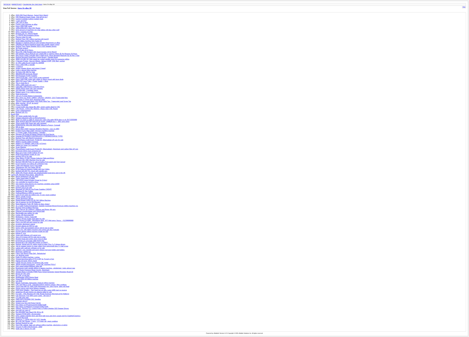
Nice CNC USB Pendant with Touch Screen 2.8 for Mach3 (36, 52)
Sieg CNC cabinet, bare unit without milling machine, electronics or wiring (41, 325)
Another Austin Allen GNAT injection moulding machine (35, 131)
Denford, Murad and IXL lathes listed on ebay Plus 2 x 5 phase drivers (40, 244)
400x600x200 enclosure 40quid (26, 74)
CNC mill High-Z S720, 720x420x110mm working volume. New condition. (41, 285)
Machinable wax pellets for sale (27, 213)
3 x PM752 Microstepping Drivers (27, 35)
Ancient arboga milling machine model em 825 (32, 231)
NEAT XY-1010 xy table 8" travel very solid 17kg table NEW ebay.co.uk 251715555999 (46, 120)
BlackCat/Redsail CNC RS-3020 (27, 176)
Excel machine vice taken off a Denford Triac (32, 164)
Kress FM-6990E (22, 105)
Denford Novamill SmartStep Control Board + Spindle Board (37, 57)
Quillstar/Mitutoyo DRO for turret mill (28, 193)
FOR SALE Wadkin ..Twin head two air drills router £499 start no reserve (41, 290)
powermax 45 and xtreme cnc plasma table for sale (34, 292)
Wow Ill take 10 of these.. (25, 50)
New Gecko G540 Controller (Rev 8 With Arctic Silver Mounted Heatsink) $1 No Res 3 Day (48, 55)
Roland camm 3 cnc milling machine (28, 92)
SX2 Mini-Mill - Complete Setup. (27, 90)
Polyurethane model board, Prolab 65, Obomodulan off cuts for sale (39, 140)
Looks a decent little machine (26, 70)
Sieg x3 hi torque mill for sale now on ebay (31, 237)
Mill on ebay (20, 127)
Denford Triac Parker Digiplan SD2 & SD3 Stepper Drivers (36, 46)
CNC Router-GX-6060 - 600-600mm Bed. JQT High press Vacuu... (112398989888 (44, 220)
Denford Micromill (22, 318)
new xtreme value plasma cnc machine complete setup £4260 (37, 184)
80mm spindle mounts (23, 197)
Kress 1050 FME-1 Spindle (25, 65)
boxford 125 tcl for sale (24, 156)
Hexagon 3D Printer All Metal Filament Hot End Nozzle (35, 134)
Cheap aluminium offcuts (24, 198)
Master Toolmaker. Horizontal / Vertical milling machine (35, 283)
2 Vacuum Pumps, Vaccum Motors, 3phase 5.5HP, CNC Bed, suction (40, 61)
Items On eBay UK (25, 8)
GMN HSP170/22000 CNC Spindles (28, 299)
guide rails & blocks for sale (25, 329)
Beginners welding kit (23, 252)
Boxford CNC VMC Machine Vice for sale (30, 160)
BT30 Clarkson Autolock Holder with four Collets (33, 169)
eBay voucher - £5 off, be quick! (27, 103)
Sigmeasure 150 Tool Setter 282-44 (28, 167)
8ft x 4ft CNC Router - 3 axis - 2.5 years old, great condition (37, 321)
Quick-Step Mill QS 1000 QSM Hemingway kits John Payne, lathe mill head (42, 286)
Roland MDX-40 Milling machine (27, 279)
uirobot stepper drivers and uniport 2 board (30, 68)
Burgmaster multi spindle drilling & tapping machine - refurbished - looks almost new (45, 268)
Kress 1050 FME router (24, 26)
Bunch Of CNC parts (23, 274)
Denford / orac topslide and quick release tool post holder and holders (40, 250)
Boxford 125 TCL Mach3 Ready (27, 33)
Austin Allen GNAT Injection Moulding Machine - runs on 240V (37, 129)
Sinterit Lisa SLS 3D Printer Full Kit (28, 303)
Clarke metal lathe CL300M (25, 178)
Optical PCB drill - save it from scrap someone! (32, 77)
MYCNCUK (7, 4)
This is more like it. (22, 83)
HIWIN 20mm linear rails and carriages (29, 88)
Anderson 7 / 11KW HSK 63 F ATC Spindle (31, 319)
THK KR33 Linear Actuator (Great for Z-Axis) (31, 180)
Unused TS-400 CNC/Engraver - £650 (29, 327)
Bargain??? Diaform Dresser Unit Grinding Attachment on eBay (38, 43)
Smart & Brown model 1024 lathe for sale (30, 219)
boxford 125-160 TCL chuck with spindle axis (31, 171)
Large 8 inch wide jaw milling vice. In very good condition (36, 195)
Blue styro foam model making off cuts (29, 153)
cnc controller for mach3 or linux (27, 182)
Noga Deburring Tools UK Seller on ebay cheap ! (33, 204)
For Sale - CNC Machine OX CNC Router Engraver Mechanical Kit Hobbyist (42, 294)
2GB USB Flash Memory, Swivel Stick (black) (32, 15)
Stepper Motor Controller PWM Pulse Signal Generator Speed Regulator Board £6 (44, 272)
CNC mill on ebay (22, 22)
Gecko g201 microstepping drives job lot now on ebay (34, 228)
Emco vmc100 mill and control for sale (29, 222)
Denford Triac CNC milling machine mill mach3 (32, 39)
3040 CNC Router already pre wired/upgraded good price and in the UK (40, 173)
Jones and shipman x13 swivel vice (28, 235)
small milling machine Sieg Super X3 (29, 41)
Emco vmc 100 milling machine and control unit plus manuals (37, 230)
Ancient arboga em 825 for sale (27, 226)
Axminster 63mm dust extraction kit (28, 151)
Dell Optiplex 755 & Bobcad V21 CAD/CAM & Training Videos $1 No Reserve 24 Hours (46, 54)
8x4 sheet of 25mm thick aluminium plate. (30, 99)
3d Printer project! (22, 48)
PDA (464, 7)
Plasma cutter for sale (23, 37)
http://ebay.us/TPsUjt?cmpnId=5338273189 (31, 305)
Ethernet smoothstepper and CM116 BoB (30, 211)
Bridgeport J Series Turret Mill (26, 217)
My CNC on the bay (23, 275)
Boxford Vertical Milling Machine (27, 208)
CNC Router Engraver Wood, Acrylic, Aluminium (32, 270)
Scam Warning (21, 147)
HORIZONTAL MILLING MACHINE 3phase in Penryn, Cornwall (38, 125)
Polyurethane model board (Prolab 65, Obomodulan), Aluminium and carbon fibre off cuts (47, 149)
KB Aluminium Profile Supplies (26, 76)
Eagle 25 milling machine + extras (28, 257)
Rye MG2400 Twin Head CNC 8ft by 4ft (29, 312)
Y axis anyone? (21, 21)
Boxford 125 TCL (22, 112)
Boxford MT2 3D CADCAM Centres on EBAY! (32, 242)
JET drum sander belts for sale (26, 116)
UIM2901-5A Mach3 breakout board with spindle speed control (37, 44)
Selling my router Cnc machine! (27, 145)
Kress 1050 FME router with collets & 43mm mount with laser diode (39, 79)
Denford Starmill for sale (24, 323)
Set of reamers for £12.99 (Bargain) (28, 202)
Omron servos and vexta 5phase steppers (30, 288)
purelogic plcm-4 (21, 301)
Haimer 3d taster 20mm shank (26, 261)
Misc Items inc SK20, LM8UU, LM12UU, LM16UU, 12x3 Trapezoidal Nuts (42, 98)
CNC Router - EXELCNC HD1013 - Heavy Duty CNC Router (37, 109)
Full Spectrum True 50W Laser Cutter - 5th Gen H (33, 296)
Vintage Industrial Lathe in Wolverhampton (31, 118)
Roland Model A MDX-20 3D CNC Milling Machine (33, 200)
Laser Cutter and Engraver (25, 186)
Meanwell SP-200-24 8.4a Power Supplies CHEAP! (34, 189)
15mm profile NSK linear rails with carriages (31, 123)
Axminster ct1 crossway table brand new (30, 241)
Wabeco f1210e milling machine (27, 142)
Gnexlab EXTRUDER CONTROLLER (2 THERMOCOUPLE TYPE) (39, 136)
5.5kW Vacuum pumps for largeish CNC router (32, 263)
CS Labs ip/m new (22, 297)
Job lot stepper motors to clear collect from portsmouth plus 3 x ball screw (42, 246)
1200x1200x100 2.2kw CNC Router (28, 28)
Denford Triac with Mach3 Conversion (29, 138)
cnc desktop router (22, 255)
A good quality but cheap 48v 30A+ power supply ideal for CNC (38, 107)
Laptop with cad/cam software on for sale (30, 248)
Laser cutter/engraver (23, 110)
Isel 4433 (19, 281)
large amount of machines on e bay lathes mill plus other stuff (37, 30)
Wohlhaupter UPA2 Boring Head (27, 277)
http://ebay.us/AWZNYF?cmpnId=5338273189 (32, 307)
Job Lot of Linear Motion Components (29, 96)
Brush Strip (15, 114)
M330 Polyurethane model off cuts (28, 154)
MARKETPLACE (17, 4)
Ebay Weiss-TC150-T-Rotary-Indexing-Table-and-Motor (35, 158)
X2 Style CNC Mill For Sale (25, 72)
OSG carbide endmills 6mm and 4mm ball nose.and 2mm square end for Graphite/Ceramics (48, 316)
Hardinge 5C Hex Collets (24, 191)
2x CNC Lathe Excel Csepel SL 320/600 (30, 63)
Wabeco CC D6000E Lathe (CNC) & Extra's (31, 143)
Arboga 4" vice (21, 233)
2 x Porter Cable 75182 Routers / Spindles (30, 132)
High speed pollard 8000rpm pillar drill (29, 266)
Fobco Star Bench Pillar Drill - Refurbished (31, 253)
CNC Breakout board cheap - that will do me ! (32, 17)
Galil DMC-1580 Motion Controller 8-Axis (30, 87)
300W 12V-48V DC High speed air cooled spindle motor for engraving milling (42, 59)
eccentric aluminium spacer (25, 224)
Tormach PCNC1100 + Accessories (28, 314)
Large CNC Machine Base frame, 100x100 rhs (27, 175)
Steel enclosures (21, 94)
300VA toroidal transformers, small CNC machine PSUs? (36, 264)
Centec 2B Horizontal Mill (25, 215)
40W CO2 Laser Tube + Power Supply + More (32, 81)
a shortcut (19, 66)
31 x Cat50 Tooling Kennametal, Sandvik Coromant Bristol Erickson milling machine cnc (47, 206)
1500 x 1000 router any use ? (26, 85)
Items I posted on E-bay (24, 32)
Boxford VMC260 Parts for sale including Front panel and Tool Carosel (40, 162)
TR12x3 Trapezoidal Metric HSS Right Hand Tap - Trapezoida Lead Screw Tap (43, 101)
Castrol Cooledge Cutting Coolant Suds (29, 19)
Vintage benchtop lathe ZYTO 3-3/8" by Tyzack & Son (35, 259)
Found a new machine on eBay (26, 24)
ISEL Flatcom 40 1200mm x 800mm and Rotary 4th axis (36, 209)
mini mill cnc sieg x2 (23, 310)
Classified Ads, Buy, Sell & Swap (32, 4)
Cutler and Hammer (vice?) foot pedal (29, 165)
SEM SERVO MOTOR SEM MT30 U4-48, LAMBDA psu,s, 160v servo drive (42, 121)
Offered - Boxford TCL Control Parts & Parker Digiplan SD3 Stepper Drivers (42, 308)
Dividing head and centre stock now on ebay (31, 239)
